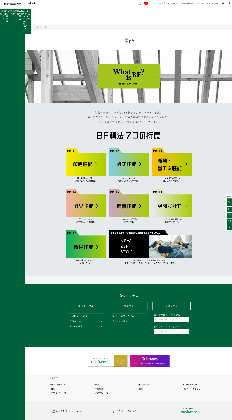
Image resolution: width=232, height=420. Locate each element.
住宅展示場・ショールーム (69, 411)
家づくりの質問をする (123, 316)
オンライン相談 (120, 321)
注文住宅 (32, 3)
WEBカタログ (76, 321)
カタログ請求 (76, 326)
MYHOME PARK (78, 316)
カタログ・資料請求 (126, 411)
